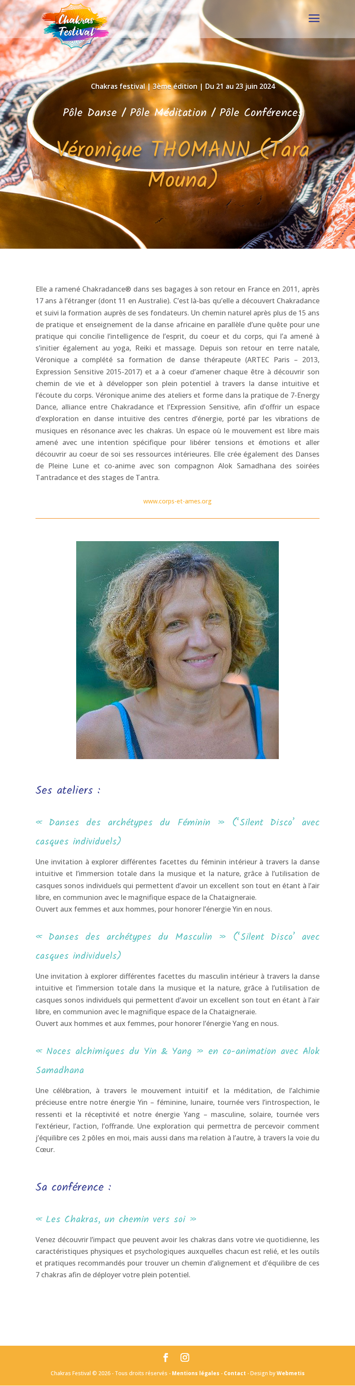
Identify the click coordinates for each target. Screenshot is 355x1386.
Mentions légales (195, 1373)
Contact (235, 1373)
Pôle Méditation (168, 113)
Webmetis (291, 1373)
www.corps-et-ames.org (177, 501)
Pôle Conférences (261, 113)
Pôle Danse (90, 113)
